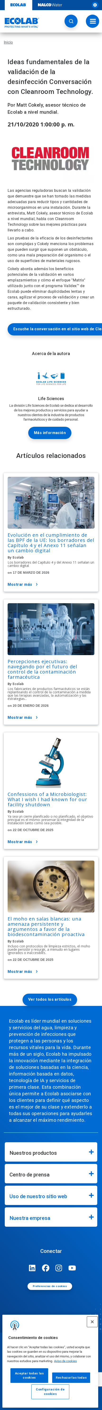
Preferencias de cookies (50, 1286)
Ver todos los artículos (49, 999)
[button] (71, 21)
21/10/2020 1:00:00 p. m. (41, 124)
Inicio (8, 42)
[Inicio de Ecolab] (19, 23)
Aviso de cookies (65, 1361)
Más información (50, 433)
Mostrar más (20, 584)
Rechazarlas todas (71, 1377)
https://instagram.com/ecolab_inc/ (59, 1268)
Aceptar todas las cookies (29, 1375)
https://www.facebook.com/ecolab (45, 1268)
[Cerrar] (92, 1322)
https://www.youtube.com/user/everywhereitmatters (72, 1268)
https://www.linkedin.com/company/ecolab (32, 1268)
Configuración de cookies (50, 1391)
